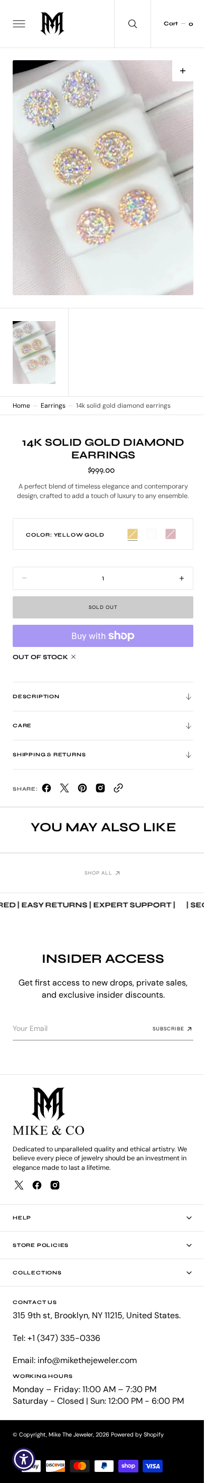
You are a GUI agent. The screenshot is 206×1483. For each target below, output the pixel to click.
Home (21, 402)
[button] (18, 23)
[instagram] (55, 1185)
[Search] (125, 24)
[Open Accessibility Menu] (24, 1459)
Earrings (53, 402)
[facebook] (46, 787)
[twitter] (64, 787)
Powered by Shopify (137, 1434)
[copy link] (118, 787)
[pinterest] (82, 787)
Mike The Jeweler (71, 1434)
